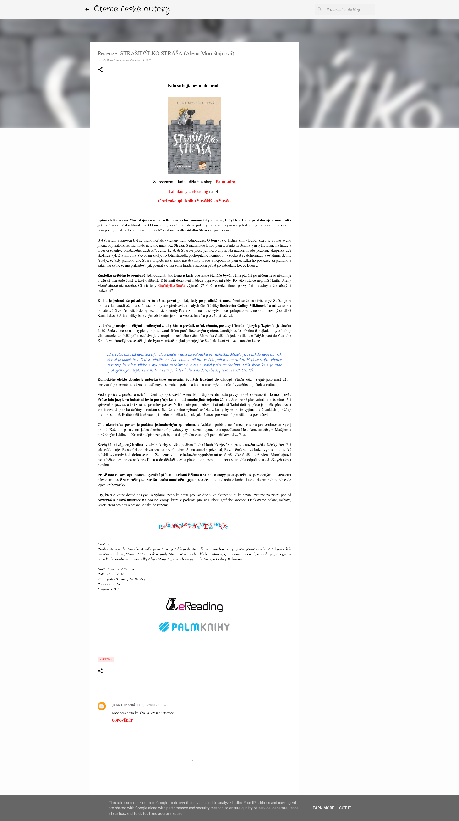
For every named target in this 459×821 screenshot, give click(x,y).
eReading (200, 191)
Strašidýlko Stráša (171, 285)
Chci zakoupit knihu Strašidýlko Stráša (194, 200)
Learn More (322, 808)
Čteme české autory (132, 9)
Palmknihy (226, 181)
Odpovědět (122, 720)
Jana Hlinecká (123, 704)
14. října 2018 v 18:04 (151, 705)
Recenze (105, 659)
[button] (100, 70)
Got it (345, 808)
